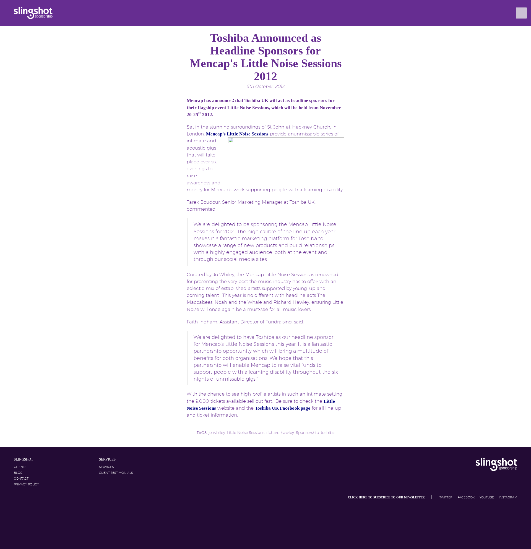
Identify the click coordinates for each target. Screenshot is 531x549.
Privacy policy (26, 484)
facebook (466, 497)
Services (106, 467)
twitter (446, 497)
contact (21, 478)
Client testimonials (116, 472)
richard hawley (280, 432)
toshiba (328, 432)
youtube (487, 497)
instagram (508, 497)
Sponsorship (307, 432)
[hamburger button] (521, 13)
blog (18, 472)
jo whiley (217, 432)
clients (20, 467)
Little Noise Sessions (245, 432)
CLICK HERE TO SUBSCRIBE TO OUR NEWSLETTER (387, 497)
